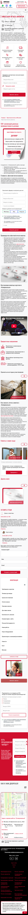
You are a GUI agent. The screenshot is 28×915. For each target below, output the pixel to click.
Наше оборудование (7, 631)
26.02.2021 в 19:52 (7, 535)
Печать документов (20, 880)
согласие (8, 104)
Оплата (14, 865)
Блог (3, 645)
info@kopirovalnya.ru (18, 837)
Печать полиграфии (6, 894)
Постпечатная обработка (18, 898)
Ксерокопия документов (4, 883)
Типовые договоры (7, 593)
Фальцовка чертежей (20, 877)
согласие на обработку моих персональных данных (21, 762)
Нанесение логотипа (6, 897)
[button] (25, 10)
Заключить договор (14, 152)
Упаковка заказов (7, 606)
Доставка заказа (6, 610)
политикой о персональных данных (12, 101)
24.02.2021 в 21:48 (5, 516)
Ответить (3, 529)
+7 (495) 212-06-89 (19, 2)
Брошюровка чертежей (7, 880)
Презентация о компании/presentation (12, 636)
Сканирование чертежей (18, 875)
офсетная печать (20, 244)
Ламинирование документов (5, 887)
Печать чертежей (19, 871)
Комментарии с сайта (7, 619)
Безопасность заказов (8, 614)
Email (3, 565)
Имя (3, 559)
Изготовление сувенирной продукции (21, 894)
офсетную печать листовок (7, 415)
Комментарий (6, 549)
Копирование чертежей (7, 877)
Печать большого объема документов (6, 891)
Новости (4, 641)
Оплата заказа (6, 602)
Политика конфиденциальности (14, 852)
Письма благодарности (8, 623)
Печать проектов (5, 874)
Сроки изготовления (7, 597)
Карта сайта (14, 863)
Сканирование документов (18, 883)
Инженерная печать (6, 871)
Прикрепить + (14, 472)
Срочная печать (19, 890)
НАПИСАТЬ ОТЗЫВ (14, 656)
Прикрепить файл (10, 86)
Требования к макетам (8, 589)
